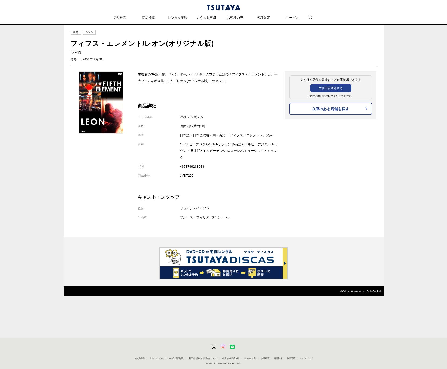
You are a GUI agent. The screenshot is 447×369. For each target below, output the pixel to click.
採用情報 (278, 358)
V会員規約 (139, 358)
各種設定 (263, 18)
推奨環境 (291, 358)
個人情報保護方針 (230, 358)
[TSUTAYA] (223, 7)
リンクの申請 (250, 358)
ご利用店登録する (330, 88)
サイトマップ (306, 358)
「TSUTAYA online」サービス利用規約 (166, 358)
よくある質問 (206, 18)
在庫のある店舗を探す (330, 109)
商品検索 (148, 18)
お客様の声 (235, 18)
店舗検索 (119, 18)
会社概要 (265, 358)
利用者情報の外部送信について (203, 358)
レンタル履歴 (177, 18)
